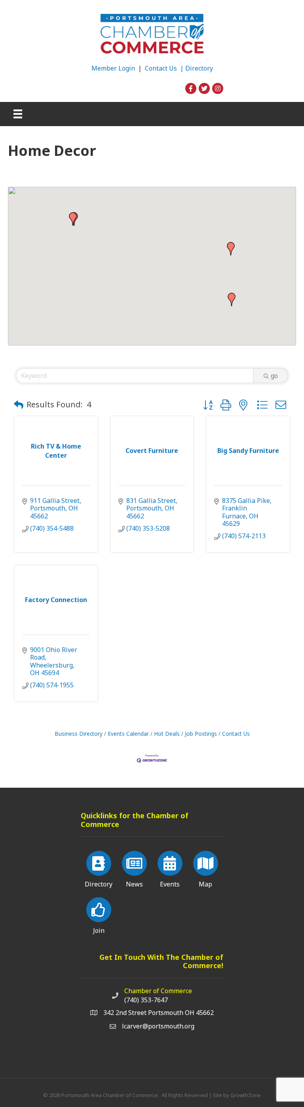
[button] (73, 219)
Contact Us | (165, 68)
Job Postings (201, 733)
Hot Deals (167, 733)
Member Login (113, 68)
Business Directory (79, 733)
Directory (199, 68)
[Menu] (18, 114)
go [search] (274, 375)
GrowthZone (245, 1095)
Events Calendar (128, 733)
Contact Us (236, 733)
